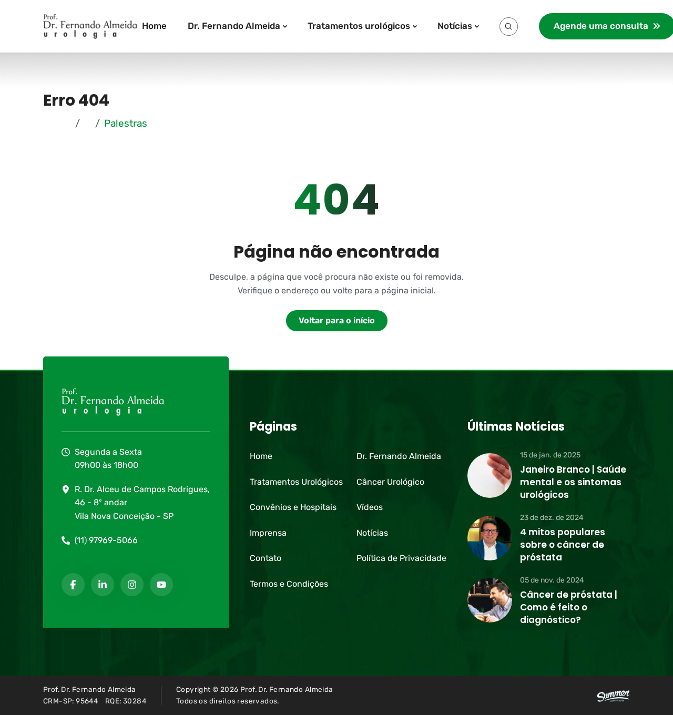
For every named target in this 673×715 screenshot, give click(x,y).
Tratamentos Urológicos (296, 482)
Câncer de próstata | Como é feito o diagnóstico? (568, 607)
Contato (265, 558)
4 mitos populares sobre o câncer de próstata (562, 545)
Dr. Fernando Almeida (234, 26)
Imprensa (268, 533)
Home (154, 26)
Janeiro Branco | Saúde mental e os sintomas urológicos (573, 482)
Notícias (454, 26)
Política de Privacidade (401, 558)
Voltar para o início (337, 320)
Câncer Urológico (390, 482)
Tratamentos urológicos (359, 26)
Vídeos (369, 507)
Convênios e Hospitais (293, 507)
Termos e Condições (289, 584)
